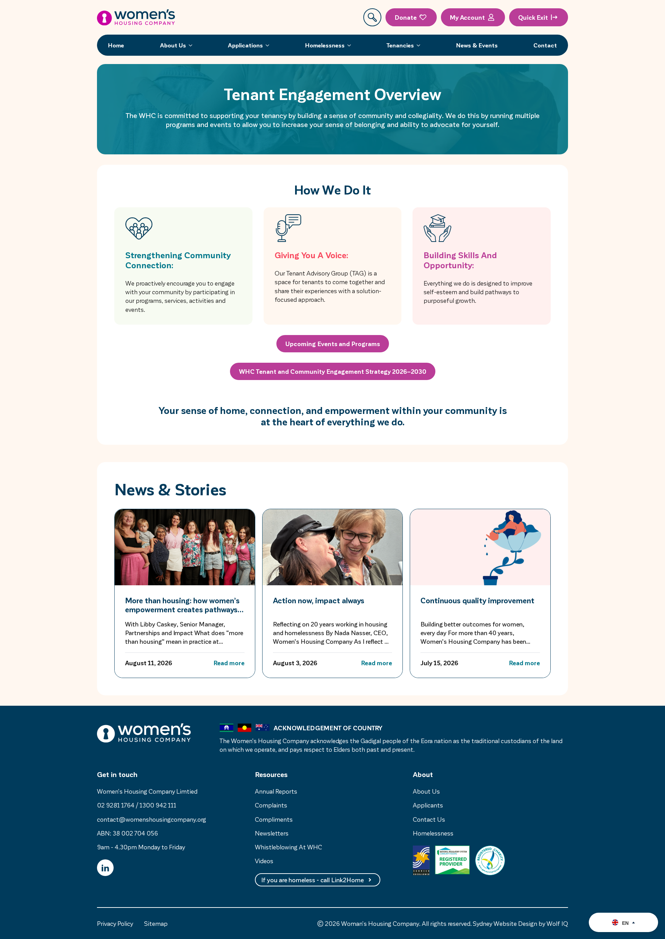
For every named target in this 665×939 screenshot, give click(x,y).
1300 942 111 (158, 805)
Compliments (274, 819)
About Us (173, 45)
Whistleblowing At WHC (288, 846)
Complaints (271, 805)
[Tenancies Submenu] (420, 45)
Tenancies (400, 45)
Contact (545, 45)
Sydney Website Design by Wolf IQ (520, 923)
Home (116, 45)
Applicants (428, 805)
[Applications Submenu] (269, 45)
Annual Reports (276, 791)
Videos (264, 860)
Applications (245, 45)
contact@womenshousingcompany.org (151, 819)
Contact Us (429, 819)
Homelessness (325, 45)
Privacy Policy (115, 923)
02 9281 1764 (115, 805)
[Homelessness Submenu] (351, 45)
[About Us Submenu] (192, 45)
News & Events (477, 45)
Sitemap (156, 923)
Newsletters (272, 833)
